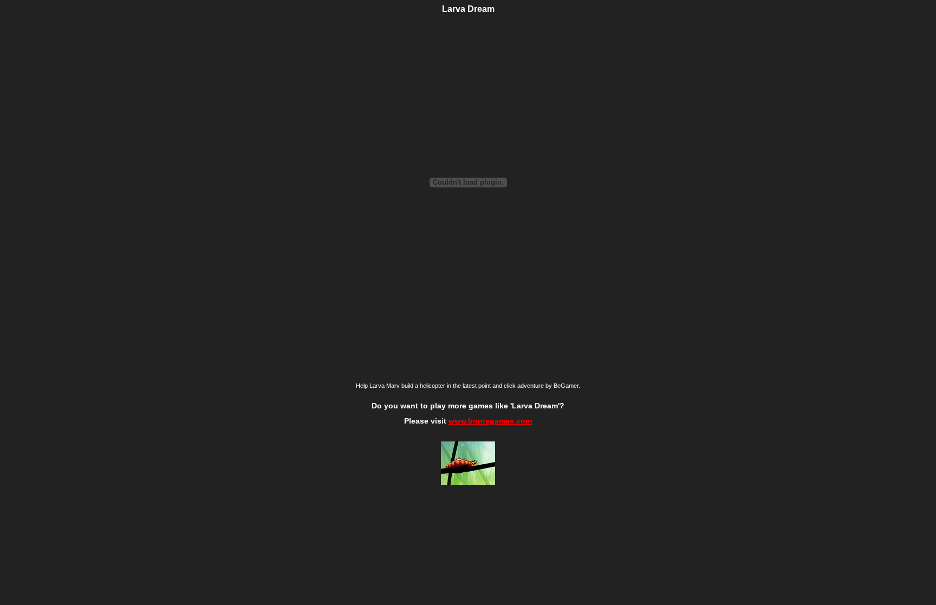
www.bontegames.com (490, 421)
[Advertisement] (126, 207)
